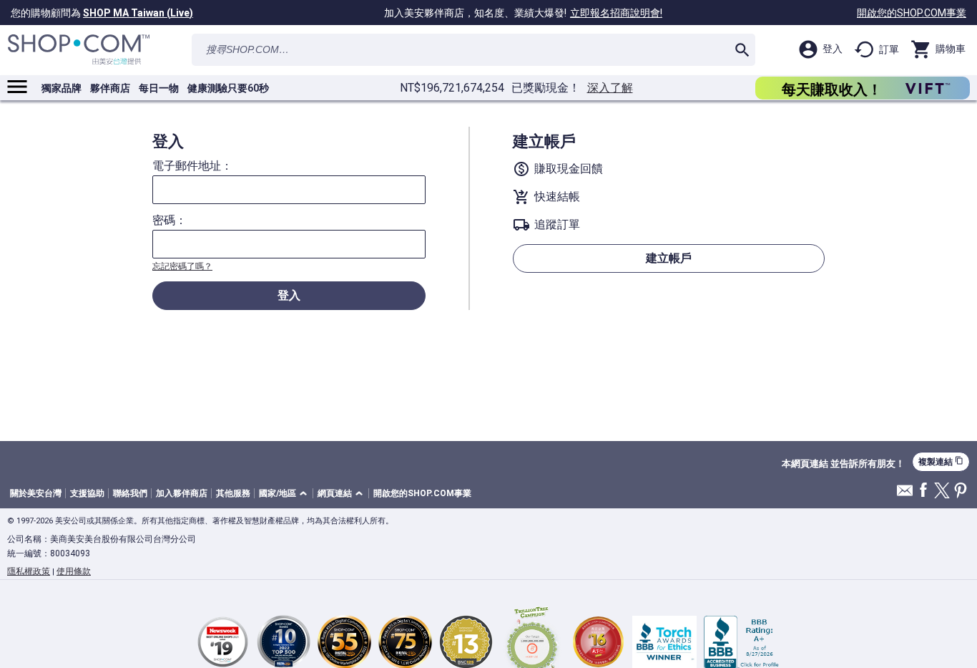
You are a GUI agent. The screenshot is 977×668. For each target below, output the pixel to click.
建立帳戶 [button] (669, 258)
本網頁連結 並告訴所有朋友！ (843, 464)
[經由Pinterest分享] (960, 491)
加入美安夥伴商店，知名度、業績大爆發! (523, 13)
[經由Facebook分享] (923, 491)
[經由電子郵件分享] (905, 494)
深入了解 (610, 88)
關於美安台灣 (36, 493)
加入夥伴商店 (181, 493)
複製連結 (940, 461)
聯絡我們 (130, 493)
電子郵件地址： (192, 166)
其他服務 (233, 493)
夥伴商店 (110, 88)
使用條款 (74, 571)
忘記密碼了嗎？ (182, 266)
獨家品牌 (61, 88)
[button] (285, 494)
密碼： (169, 220)
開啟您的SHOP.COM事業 (911, 13)
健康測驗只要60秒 (228, 88)
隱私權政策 (28, 571)
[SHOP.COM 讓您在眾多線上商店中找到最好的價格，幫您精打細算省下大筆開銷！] (78, 50)
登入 (289, 295)
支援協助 (87, 493)
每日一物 (159, 88)
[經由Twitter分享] (942, 491)
